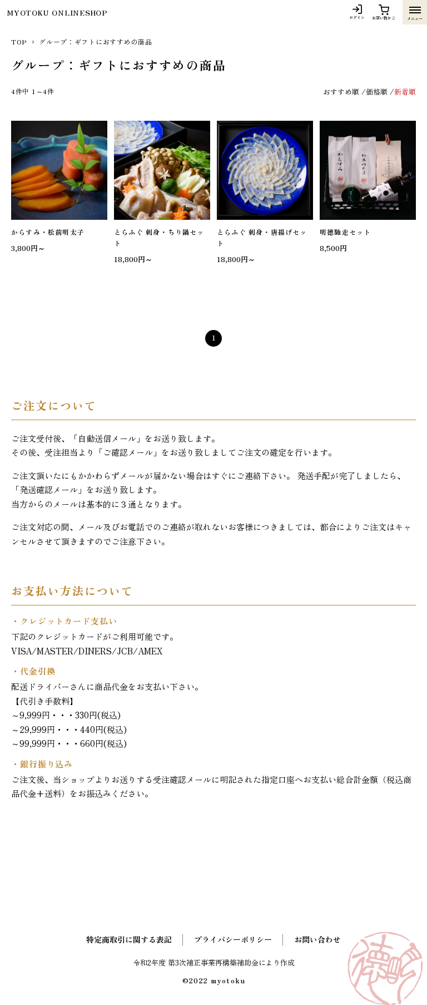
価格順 (377, 91)
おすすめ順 (341, 91)
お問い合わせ (317, 939)
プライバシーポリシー (233, 939)
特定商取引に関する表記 (129, 939)
